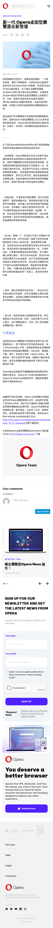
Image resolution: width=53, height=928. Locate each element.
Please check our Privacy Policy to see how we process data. (34, 713)
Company (10, 875)
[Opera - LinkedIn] (20, 909)
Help (7, 855)
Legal (8, 865)
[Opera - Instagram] (25, 909)
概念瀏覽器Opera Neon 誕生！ (25, 566)
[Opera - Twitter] (11, 909)
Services (10, 844)
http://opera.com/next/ (22, 434)
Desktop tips (13, 559)
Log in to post (43, 511)
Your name (10, 636)
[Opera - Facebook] (6, 909)
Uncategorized (12, 16)
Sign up (26, 701)
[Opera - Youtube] (16, 909)
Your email (10, 654)
